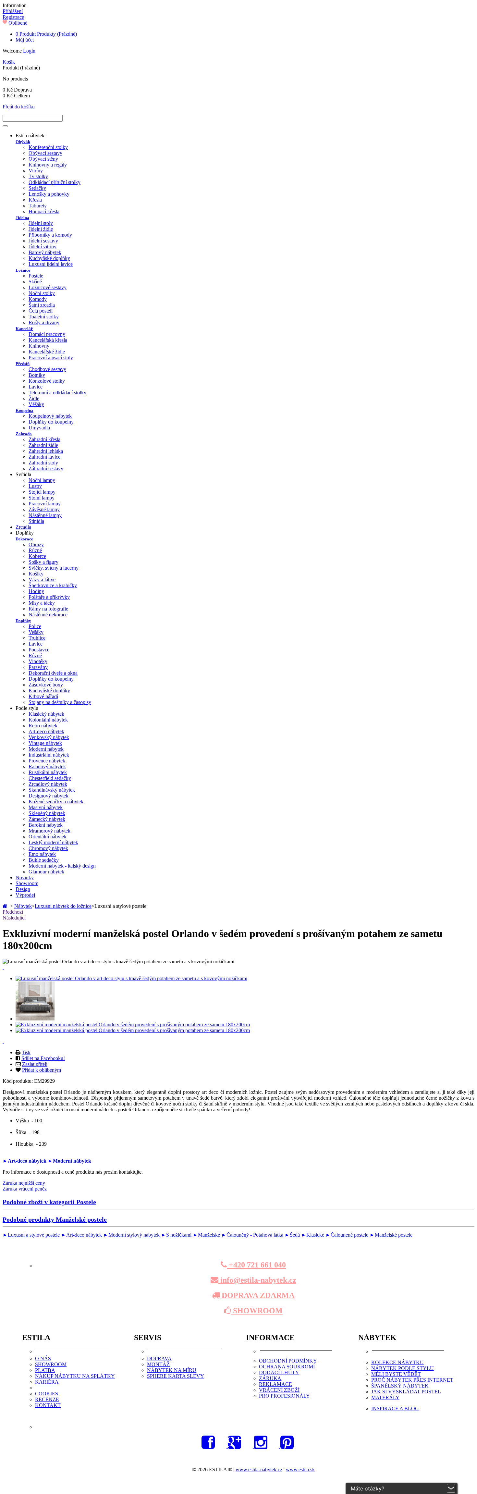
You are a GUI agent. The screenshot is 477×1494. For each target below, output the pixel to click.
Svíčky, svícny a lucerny (54, 568)
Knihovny (39, 346)
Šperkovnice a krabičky (53, 585)
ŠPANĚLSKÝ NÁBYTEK (400, 1386)
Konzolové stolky (47, 381)
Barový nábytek (45, 252)
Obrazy (36, 544)
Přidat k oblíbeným (41, 1070)
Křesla (35, 200)
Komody (38, 299)
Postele (36, 275)
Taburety (38, 205)
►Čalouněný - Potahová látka (252, 1235)
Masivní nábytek (46, 807)
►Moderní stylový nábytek (131, 1235)
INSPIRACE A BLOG (395, 1408)
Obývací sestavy (45, 153)
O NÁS (43, 1358)
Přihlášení (13, 11)
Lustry (35, 486)
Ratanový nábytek (47, 766)
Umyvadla (39, 427)
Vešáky (36, 632)
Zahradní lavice (44, 457)
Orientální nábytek (48, 836)
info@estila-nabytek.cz (257, 1280)
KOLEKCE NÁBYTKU (397, 1362)
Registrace (13, 17)
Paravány (38, 667)
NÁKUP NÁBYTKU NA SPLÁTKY (75, 1376)
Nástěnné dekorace (48, 614)
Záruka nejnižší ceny (24, 1183)
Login (29, 51)
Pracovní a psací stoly (51, 357)
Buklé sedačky (44, 860)
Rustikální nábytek (48, 772)
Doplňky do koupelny (51, 422)
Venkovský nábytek (49, 737)
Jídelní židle (41, 229)
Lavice (36, 386)
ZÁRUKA (270, 1378)
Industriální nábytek (49, 755)
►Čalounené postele (346, 1235)
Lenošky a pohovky (49, 194)
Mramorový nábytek (49, 830)
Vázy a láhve (42, 579)
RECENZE (47, 1399)
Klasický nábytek (46, 714)
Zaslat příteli (34, 1064)
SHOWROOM (257, 1310)
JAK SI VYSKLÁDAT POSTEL (406, 1391)
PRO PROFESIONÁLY (284, 1396)
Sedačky (37, 188)
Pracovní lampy (45, 503)
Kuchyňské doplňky (49, 258)
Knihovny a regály (48, 164)
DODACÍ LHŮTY (279, 1372)
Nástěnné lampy (45, 515)
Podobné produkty (55, 1219)
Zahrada (24, 433)
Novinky (25, 877)
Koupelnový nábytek (50, 416)
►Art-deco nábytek (25, 1161)
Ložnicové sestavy (48, 287)
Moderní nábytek (46, 749)
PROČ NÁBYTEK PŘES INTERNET (412, 1380)
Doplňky (23, 620)
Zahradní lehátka (46, 451)
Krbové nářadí (43, 696)
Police (35, 626)
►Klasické (312, 1235)
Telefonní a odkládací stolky (57, 392)
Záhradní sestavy (46, 468)
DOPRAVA (159, 1358)
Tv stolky (38, 176)
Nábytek (23, 906)
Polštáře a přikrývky (49, 597)
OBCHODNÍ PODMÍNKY (288, 1361)
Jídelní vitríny (42, 246)
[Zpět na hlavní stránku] (6, 906)
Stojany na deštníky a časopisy (60, 702)
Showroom (27, 883)
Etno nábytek (42, 854)
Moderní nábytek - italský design (62, 866)
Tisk (26, 1052)
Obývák (23, 141)
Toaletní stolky (44, 316)
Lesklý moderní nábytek (53, 842)
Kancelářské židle (47, 351)
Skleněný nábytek (47, 813)
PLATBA (45, 1370)
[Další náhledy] (3, 967)
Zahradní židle (43, 445)
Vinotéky (38, 661)
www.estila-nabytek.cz (259, 1469)
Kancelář (24, 328)
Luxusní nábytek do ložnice (63, 906)
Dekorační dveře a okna (53, 673)
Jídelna (22, 217)
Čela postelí (41, 311)
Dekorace (24, 539)
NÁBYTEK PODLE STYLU (402, 1368)
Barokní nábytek (46, 825)
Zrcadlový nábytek (48, 784)
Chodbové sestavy (47, 369)
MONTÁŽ (158, 1364)
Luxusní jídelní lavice (51, 264)
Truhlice (37, 638)
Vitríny (36, 170)
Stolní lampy (42, 497)
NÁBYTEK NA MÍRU (171, 1370)
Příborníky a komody (50, 235)
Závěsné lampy (44, 509)
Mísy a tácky (42, 603)
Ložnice (23, 270)
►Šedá (292, 1235)
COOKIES (46, 1393)
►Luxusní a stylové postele (31, 1235)
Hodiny (36, 591)
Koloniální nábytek (48, 719)
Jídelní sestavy (43, 240)
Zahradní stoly (43, 462)
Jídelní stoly (41, 223)
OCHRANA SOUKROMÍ (287, 1366)
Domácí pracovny (47, 334)
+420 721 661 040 (256, 1265)
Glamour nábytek (46, 871)
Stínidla (36, 521)
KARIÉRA (47, 1382)
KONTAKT (48, 1405)
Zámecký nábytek (47, 819)
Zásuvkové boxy (46, 684)
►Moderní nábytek (69, 1161)
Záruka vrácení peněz (25, 1188)
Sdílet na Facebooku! (43, 1058)
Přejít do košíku (19, 106)
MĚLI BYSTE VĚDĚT (396, 1374)
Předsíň (23, 363)
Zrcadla (23, 527)
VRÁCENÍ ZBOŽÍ (279, 1390)
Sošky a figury (43, 562)
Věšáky (36, 404)
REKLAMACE (275, 1384)
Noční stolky (42, 293)
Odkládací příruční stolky (54, 182)
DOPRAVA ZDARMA (257, 1295)
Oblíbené (17, 23)
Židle (34, 398)
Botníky (37, 375)
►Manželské (206, 1235)
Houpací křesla (44, 211)
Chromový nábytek (48, 848)
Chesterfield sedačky (50, 778)
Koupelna (24, 410)
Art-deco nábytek (46, 731)
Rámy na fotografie (48, 608)
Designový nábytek (48, 795)
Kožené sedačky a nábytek (56, 801)
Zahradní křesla (44, 439)
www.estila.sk (300, 1469)
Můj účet (25, 40)
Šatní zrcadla (42, 305)
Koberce (37, 556)
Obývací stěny (43, 159)
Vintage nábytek (45, 743)
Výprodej (25, 895)
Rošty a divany (44, 322)
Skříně (35, 281)
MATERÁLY (385, 1397)
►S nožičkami (176, 1235)
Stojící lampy (42, 492)
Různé (35, 550)
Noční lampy (42, 480)
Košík (9, 62)
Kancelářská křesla (48, 340)
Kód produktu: (18, 1081)
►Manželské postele (391, 1235)
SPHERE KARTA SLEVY (175, 1376)
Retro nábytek (43, 725)
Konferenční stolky (48, 147)
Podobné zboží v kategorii (49, 1201)
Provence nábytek (47, 760)
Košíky (36, 573)
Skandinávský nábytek (52, 790)
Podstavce (39, 649)
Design (23, 889)
